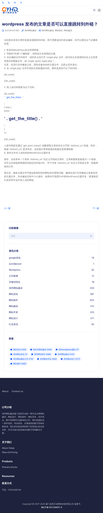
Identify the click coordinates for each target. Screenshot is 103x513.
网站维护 (19, 363)
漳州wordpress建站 (68, 349)
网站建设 (68, 30)
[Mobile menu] (99, 10)
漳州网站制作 (42, 354)
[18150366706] (9, 2)
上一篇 (7, 208)
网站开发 (13, 312)
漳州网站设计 (72, 359)
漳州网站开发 (48, 359)
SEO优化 (19, 349)
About (5, 391)
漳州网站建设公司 (23, 359)
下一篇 (96, 208)
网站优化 (13, 294)
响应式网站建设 (42, 349)
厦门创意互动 (20, 413)
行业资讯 (13, 324)
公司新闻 (13, 276)
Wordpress (14, 270)
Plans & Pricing (9, 452)
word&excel (15, 263)
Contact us (17, 391)
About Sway (8, 448)
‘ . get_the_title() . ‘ (14, 97)
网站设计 (13, 318)
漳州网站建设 (30, 30)
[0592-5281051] (3, 2)
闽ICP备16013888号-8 (51, 507)
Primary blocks (9, 467)
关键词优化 (14, 282)
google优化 (15, 257)
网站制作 (59, 30)
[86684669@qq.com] (16, 3)
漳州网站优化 (20, 354)
